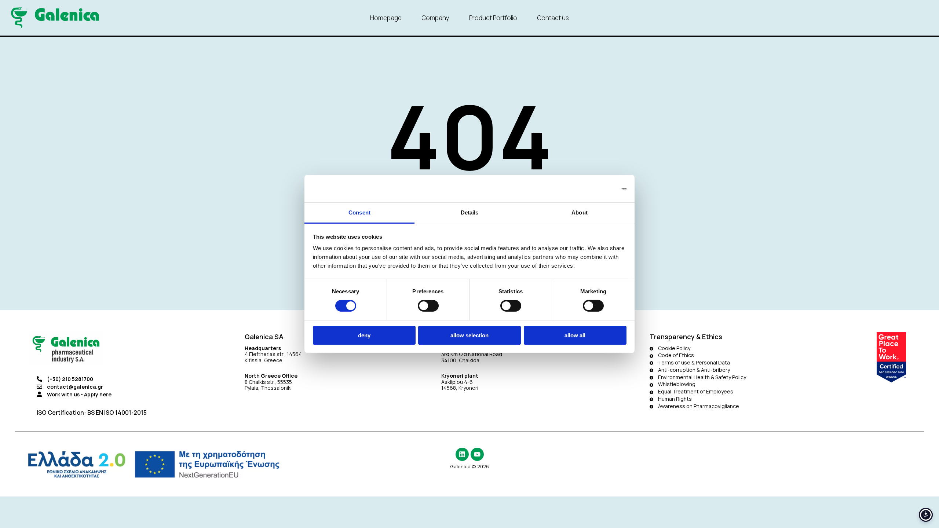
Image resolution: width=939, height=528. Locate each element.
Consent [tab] (359, 212)
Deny (364, 335)
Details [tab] (470, 212)
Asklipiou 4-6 (457, 381)
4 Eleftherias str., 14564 (273, 354)
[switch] (428, 306)
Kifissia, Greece (263, 360)
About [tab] (579, 212)
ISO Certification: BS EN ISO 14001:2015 (92, 412)
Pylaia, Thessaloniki (268, 387)
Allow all (575, 335)
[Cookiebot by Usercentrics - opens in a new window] (594, 188)
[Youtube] (477, 454)
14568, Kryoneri (459, 387)
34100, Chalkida (460, 360)
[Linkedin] (462, 454)
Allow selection (469, 335)
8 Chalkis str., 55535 (268, 381)
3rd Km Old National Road (472, 354)
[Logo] (55, 18)
